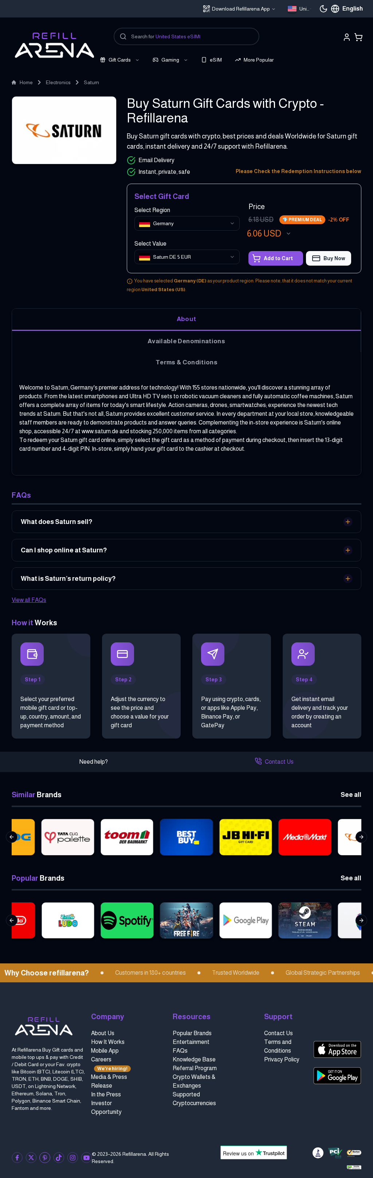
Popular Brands (192, 1033)
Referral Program (195, 1068)
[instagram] (72, 1157)
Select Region (152, 210)
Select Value (150, 243)
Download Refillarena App (241, 9)
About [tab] (186, 318)
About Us (102, 1033)
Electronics (58, 82)
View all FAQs (29, 600)
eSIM (216, 60)
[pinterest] (44, 1157)
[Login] (346, 37)
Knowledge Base (194, 1059)
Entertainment (191, 1042)
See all (351, 794)
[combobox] (299, 8)
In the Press (106, 1094)
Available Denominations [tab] (186, 341)
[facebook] (17, 1157)
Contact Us (279, 762)
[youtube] (86, 1157)
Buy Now (334, 258)
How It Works (108, 1042)
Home (26, 82)
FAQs (180, 1051)
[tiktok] (58, 1157)
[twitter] (30, 1157)
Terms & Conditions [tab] (186, 362)
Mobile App (105, 1051)
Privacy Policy (281, 1059)
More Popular (259, 60)
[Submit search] (123, 36)
